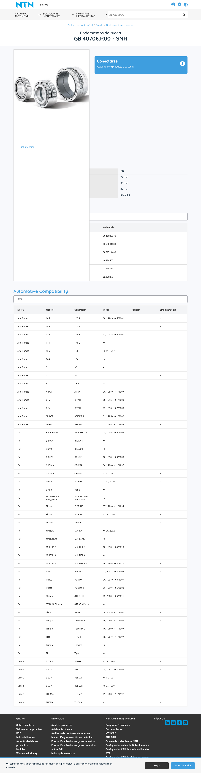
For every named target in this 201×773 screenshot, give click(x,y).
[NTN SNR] (24, 5)
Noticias (20, 749)
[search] (184, 15)
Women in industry (26, 753)
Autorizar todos (182, 765)
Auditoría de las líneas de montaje (70, 733)
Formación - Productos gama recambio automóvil (73, 747)
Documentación (114, 729)
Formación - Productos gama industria (73, 741)
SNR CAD (111, 737)
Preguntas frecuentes (118, 725)
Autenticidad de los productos (27, 743)
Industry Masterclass (63, 753)
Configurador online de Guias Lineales (127, 745)
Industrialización (25, 737)
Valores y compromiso (29, 729)
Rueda (99, 25)
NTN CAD (111, 733)
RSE (18, 733)
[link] (173, 4)
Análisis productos (61, 725)
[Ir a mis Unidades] (179, 4)
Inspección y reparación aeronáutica (71, 737)
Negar (157, 765)
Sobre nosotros (25, 725)
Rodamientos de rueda (119, 25)
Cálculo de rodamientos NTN (122, 741)
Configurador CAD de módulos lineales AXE (127, 751)
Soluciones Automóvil (80, 25)
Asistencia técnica (61, 729)
